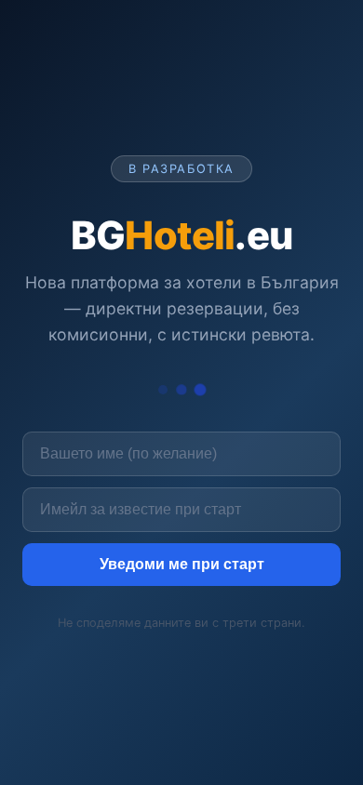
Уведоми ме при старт (182, 564)
